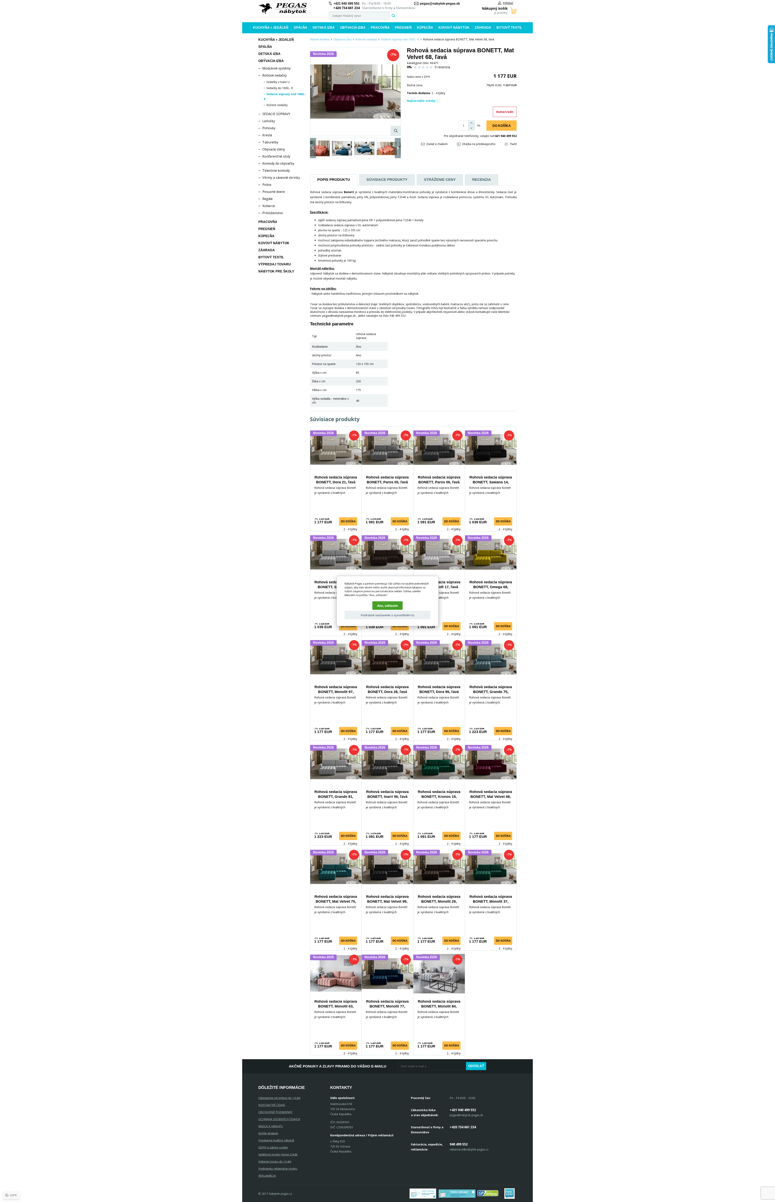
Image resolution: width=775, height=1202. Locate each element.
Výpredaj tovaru (274, 264)
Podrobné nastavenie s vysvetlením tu (387, 615)
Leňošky (268, 121)
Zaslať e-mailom (437, 144)
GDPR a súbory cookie (273, 1147)
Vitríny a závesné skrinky (281, 177)
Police (266, 184)
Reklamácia (267, 1176)
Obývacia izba (353, 27)
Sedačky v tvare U (278, 82)
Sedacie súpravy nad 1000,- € (400, 39)
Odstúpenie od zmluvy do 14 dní (279, 1098)
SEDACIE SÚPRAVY (276, 114)
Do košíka (501, 125)
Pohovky (268, 128)
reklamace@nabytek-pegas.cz (469, 1149)
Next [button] (398, 148)
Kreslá (267, 135)
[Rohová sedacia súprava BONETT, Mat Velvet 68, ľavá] (355, 91)
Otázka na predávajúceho (478, 144)
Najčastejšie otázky (421, 101)
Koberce (268, 206)
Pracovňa (380, 27)
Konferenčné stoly (276, 156)
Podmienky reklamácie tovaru (277, 1168)
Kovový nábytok (453, 27)
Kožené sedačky (277, 105)
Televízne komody (276, 170)
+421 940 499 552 (346, 3)
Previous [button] (313, 148)
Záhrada (483, 27)
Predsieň (403, 27)
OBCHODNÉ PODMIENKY (275, 1112)
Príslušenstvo (272, 213)
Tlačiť (513, 144)
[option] (319, 148)
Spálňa (300, 27)
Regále (267, 199)
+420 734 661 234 (463, 1127)
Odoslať (476, 1066)
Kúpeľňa (425, 27)
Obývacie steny (273, 149)
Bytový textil (509, 27)
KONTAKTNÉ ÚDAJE (271, 1105)
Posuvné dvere (273, 191)
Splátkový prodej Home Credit (277, 1154)
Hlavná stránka (319, 39)
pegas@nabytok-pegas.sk (440, 3)
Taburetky (270, 142)
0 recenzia (442, 67)
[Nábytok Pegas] (282, 8)
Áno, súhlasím (387, 606)
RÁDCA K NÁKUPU (270, 1126)
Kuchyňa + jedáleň (270, 27)
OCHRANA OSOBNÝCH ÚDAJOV (279, 1119)
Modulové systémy (276, 68)
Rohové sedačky (274, 75)
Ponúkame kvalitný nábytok (276, 1140)
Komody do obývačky (278, 163)
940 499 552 (459, 1144)
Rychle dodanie (268, 1133)
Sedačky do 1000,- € (279, 88)
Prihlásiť (508, 3)
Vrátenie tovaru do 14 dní (274, 1161)
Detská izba (324, 27)
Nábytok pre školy (276, 271)
